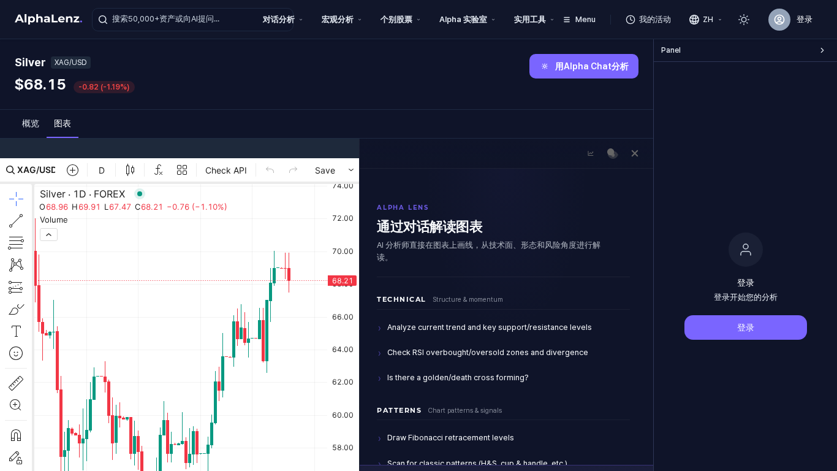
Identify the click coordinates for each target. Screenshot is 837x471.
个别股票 (396, 19)
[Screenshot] (612, 153)
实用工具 (530, 19)
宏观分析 (338, 19)
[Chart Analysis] (590, 153)
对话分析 (279, 19)
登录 (745, 327)
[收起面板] (822, 50)
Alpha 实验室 (463, 19)
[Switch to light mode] (744, 19)
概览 (30, 123)
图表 (62, 123)
